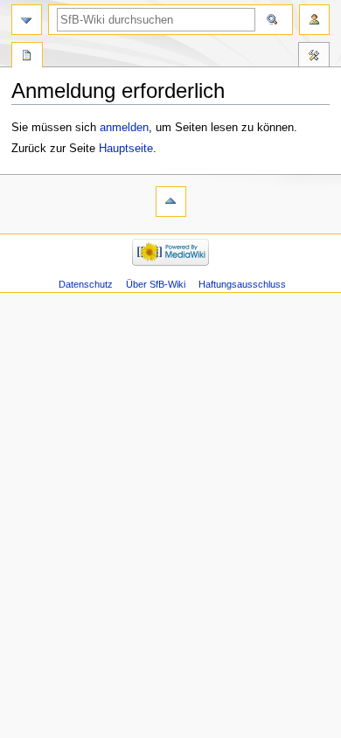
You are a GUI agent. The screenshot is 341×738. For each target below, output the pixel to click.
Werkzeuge (314, 57)
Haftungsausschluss (242, 284)
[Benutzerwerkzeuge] (314, 19)
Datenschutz (86, 284)
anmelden (124, 128)
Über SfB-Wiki (155, 284)
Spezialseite (27, 57)
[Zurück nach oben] (171, 201)
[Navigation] (26, 19)
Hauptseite (126, 149)
